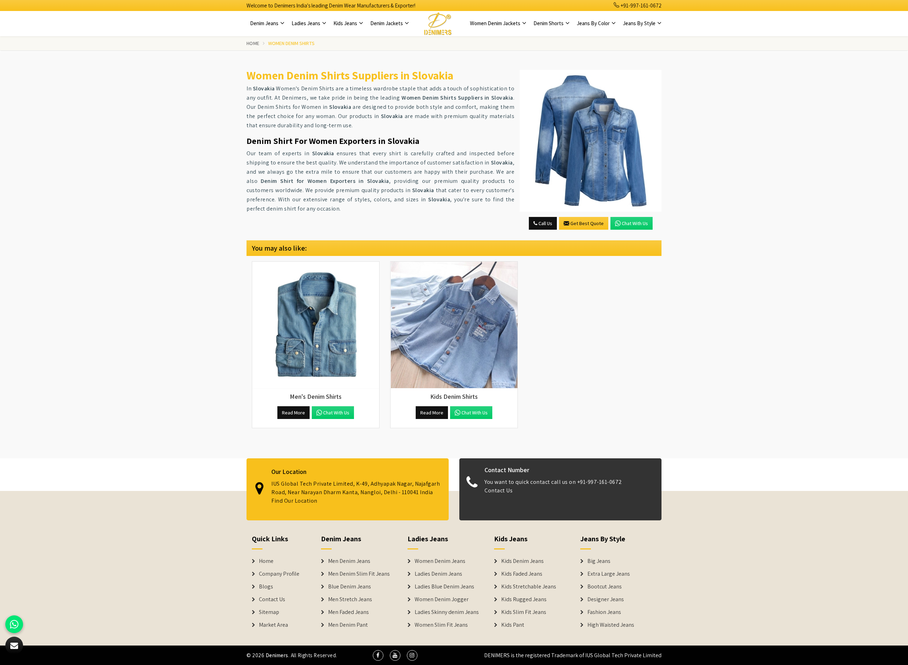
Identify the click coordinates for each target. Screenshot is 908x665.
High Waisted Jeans (610, 625)
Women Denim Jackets (495, 23)
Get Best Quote (587, 223)
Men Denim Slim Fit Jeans (359, 574)
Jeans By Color (594, 23)
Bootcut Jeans (604, 586)
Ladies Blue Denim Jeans (444, 586)
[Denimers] (437, 23)
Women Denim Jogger (442, 599)
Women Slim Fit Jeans (441, 625)
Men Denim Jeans (349, 561)
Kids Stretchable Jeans (528, 586)
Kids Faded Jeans (521, 574)
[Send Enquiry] (590, 141)
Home (253, 43)
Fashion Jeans (604, 612)
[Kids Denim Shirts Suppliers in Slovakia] (454, 325)
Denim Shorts (549, 23)
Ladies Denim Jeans (438, 574)
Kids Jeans (345, 23)
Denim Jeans (264, 23)
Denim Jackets (387, 23)
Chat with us (635, 223)
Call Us (544, 223)
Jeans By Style (640, 23)
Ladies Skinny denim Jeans (447, 612)
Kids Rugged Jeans (524, 599)
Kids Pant (512, 625)
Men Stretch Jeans (350, 599)
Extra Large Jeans (608, 574)
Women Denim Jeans (440, 561)
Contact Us (499, 490)
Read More (293, 412)
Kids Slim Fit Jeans (523, 612)
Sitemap (269, 612)
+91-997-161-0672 (640, 5)
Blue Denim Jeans (349, 586)
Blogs (266, 586)
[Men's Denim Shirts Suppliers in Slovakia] (315, 325)
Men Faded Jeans (348, 612)
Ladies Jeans (306, 23)
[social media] (378, 655)
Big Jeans (598, 561)
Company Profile (279, 574)
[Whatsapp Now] (14, 624)
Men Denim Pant (348, 625)
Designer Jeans (605, 599)
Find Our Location (294, 500)
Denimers (277, 655)
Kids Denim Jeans (522, 561)
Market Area (273, 625)
